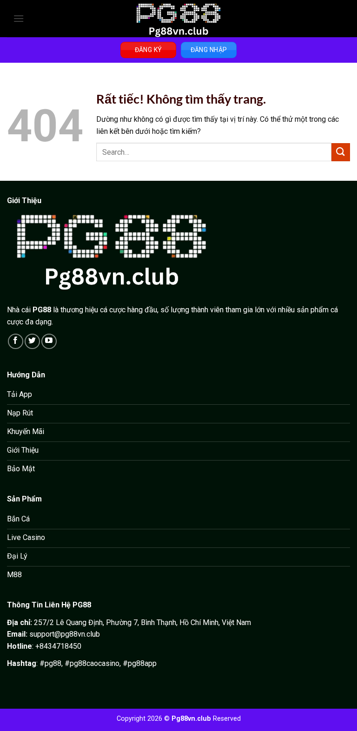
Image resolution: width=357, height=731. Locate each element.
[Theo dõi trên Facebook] (15, 341)
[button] (18, 18)
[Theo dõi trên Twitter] (32, 341)
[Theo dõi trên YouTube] (49, 341)
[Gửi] (340, 152)
